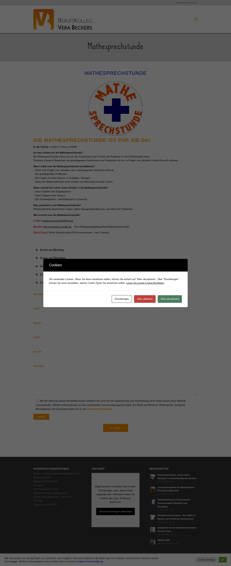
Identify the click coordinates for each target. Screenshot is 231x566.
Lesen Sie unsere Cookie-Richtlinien (145, 283)
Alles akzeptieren (170, 299)
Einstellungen (122, 299)
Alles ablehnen (144, 299)
